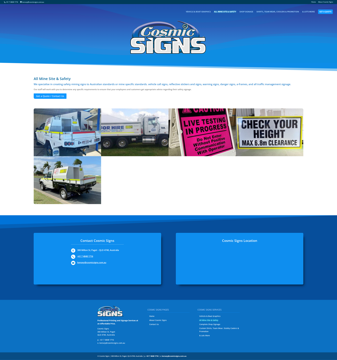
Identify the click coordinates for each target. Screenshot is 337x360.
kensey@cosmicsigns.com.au (91, 262)
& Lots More (308, 12)
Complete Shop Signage (209, 324)
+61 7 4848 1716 (85, 256)
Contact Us (154, 324)
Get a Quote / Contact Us (50, 96)
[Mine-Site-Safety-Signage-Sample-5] (67, 155)
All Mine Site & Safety (225, 12)
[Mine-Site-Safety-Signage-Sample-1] (134, 155)
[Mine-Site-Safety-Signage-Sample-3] (269, 155)
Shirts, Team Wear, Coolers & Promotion (277, 12)
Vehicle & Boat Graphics (198, 12)
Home (313, 2)
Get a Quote (325, 12)
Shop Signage (246, 12)
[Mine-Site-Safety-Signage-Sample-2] (202, 155)
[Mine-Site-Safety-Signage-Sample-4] (67, 203)
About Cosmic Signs (325, 2)
